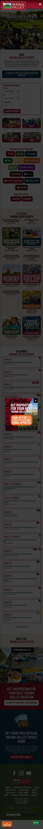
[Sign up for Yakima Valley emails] (21, 414)
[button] (40, 4)
